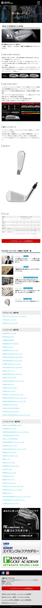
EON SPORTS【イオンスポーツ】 (12, 374)
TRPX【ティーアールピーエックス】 (13, 394)
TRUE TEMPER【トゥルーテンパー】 (13, 442)
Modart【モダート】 (8, 384)
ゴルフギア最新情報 (25, 600)
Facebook (3, 572)
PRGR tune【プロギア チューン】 (12, 353)
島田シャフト (6, 459)
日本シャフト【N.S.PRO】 (10, 438)
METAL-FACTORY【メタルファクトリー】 (15, 398)
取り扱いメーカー (7, 597)
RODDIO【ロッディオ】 (10, 333)
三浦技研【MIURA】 (8, 340)
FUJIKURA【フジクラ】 (10, 428)
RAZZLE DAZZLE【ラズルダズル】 (13, 357)
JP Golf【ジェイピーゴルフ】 (11, 411)
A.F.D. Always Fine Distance (11, 408)
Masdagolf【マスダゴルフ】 (11, 343)
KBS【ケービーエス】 (9, 462)
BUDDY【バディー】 (9, 370)
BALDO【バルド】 (8, 347)
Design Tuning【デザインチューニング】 (14, 449)
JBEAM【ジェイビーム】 (10, 387)
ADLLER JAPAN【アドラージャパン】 (14, 381)
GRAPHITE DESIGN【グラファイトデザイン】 (16, 432)
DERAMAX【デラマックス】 (11, 466)
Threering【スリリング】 (10, 445)
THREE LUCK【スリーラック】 (12, 364)
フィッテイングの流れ (23, 597)
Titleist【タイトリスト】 (10, 319)
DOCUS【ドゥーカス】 (9, 377)
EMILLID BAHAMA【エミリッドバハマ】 (14, 401)
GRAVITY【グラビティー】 (10, 455)
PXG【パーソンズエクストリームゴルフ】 (14, 316)
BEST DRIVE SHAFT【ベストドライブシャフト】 (17, 496)
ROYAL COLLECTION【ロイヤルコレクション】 (16, 415)
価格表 (14, 597)
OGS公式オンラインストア (9, 603)
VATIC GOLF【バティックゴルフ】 (12, 367)
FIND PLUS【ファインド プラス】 (12, 489)
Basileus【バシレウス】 (10, 452)
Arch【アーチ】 (7, 469)
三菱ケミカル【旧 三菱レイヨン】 (12, 425)
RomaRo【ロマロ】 (8, 336)
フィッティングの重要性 (24, 594)
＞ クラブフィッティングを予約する (21, 241)
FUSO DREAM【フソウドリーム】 (12, 360)
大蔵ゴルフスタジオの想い (9, 594)
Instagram (7, 572)
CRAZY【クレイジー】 (9, 391)
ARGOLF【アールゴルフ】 (10, 323)
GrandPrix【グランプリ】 (10, 404)
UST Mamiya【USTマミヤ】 (11, 435)
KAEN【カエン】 (7, 493)
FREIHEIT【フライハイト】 (10, 350)
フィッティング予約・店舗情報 (10, 600)
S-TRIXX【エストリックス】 (11, 503)
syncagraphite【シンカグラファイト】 (14, 500)
